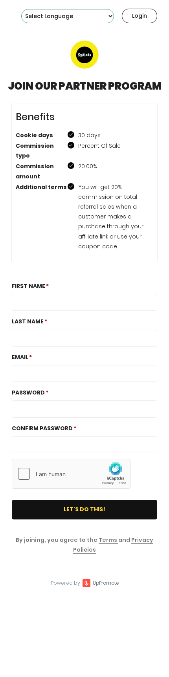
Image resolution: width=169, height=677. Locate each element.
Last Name (28, 321)
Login (139, 16)
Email (20, 357)
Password (28, 392)
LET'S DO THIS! (84, 509)
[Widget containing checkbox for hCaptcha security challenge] (71, 474)
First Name (28, 286)
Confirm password (42, 428)
